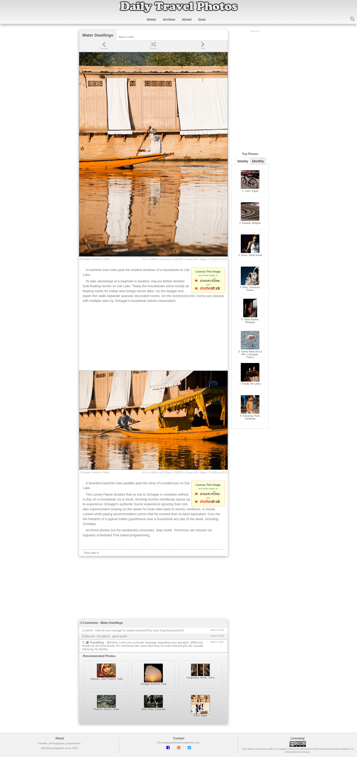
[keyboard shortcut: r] (153, 46)
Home (151, 19)
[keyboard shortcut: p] (104, 46)
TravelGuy (97, 642)
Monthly (258, 161)
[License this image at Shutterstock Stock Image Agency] (208, 289)
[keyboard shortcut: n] (203, 46)
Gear (202, 19)
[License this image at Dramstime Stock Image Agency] (208, 281)
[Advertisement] (153, 341)
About (187, 19)
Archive (169, 19)
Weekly (242, 161)
